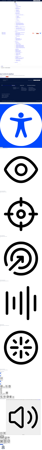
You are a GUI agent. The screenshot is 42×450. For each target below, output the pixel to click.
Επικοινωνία (16, 62)
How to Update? (39, 399)
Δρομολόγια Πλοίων (18, 60)
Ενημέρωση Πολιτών (17, 51)
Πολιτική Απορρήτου (23, 90)
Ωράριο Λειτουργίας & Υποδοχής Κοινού (20, 32)
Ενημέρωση (16, 41)
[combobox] (20, 103)
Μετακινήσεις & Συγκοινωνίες (18, 58)
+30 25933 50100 (4, 0)
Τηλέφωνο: (5, 95)
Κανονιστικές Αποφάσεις (18, 56)
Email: (4, 97)
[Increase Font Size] (0, 373)
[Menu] (18, 5)
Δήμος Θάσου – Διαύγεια (32, 90)
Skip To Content (2, 443)
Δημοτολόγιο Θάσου (17, 33)
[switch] (0, 192)
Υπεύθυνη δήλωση (31, 87)
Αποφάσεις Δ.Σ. (17, 10)
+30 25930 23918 (9, 0)
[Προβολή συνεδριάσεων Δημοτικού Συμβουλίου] (33, 33)
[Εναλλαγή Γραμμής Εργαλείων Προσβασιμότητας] (40, 33)
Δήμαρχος (16, 5)
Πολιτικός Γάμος (18, 36)
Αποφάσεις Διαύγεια (17, 43)
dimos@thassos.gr (15, 0)
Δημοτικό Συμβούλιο (17, 8)
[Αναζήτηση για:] (3, 76)
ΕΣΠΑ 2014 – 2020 (18, 54)
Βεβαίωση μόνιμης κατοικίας (32, 89)
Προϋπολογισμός (18, 17)
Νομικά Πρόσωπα (17, 13)
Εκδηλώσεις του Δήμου (18, 50)
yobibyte (39, 100)
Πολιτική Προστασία (17, 38)
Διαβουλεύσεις (17, 49)
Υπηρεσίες (16, 31)
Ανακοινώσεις (17, 42)
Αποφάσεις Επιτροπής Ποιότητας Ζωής (20, 47)
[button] (1, 378)
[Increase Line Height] (0, 381)
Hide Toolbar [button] (1, 147)
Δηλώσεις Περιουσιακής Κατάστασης (19, 34)
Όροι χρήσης (10, 100)
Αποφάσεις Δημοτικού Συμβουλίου (20, 45)
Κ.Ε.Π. (16, 37)
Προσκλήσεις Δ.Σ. (18, 11)
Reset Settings (1, 444)
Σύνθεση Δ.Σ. (17, 20)
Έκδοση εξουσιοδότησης (32, 88)
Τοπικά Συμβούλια (17, 12)
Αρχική (2, 66)
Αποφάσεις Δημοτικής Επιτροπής (20, 24)
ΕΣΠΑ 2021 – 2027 (18, 53)
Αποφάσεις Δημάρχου (18, 6)
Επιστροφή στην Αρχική (3, 77)
